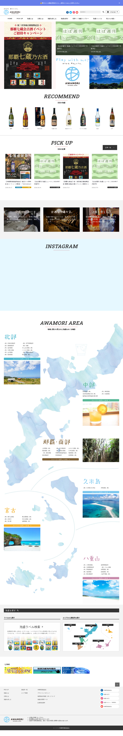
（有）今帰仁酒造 (9, 350)
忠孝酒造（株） (73, 455)
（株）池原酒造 (87, 571)
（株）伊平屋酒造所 (27, 343)
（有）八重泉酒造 (88, 565)
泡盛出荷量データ (43, 699)
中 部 (79, 636)
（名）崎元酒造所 (88, 574)
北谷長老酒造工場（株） (89, 393)
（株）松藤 (25, 345)
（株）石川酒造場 (60, 448)
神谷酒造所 (45, 455)
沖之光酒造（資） (27, 519)
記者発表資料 (41, 702)
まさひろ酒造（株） (74, 448)
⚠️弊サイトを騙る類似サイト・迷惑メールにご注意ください (59, 3)
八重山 (98, 640)
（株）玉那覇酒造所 (88, 567)
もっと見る (20, 228)
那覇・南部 (78, 643)
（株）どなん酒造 (106, 567)
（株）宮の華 (7, 521)
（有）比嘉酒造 (105, 393)
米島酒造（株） (105, 488)
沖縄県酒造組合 (42, 689)
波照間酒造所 (104, 565)
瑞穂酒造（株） (73, 453)
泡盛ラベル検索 (30, 626)
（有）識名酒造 (46, 453)
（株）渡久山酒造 (9, 516)
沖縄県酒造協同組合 (61, 453)
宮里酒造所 (58, 455)
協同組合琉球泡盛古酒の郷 (90, 396)
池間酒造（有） (26, 521)
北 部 (91, 625)
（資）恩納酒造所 (9, 345)
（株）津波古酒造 (60, 450)
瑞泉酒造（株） (46, 450)
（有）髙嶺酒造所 (88, 569)
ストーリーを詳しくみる (21, 359)
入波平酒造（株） (106, 574)
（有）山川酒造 (8, 352)
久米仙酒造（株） (74, 450)
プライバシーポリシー (44, 693)
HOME (10, 18)
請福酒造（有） (105, 571)
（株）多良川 (7, 519)
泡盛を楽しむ (52, 18)
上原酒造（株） (46, 448)
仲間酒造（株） (105, 569)
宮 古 (107, 625)
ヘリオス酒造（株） (27, 350)
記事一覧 (108, 147)
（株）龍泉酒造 (8, 354)
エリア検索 (24, 693)
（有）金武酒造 (8, 348)
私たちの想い (110, 18)
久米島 (70, 625)
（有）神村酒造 (105, 391)
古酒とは (41, 18)
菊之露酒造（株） (27, 516)
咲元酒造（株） (26, 354)
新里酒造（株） (87, 391)
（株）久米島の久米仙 (89, 488)
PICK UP (20, 18)
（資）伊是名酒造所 (9, 343)
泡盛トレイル (97, 18)
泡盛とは (30, 18)
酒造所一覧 (24, 689)
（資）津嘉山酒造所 (27, 352)
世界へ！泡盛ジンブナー (81, 18)
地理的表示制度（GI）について (46, 696)
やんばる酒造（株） (27, 348)
